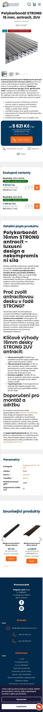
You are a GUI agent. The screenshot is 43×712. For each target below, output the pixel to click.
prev (2, 539)
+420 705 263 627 (24, 641)
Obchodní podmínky (21, 668)
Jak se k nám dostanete (21, 674)
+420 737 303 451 (24, 634)
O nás (21, 659)
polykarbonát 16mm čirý (12, 442)
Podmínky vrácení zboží (21, 671)
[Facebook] (21, 602)
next (40, 539)
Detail (11, 559)
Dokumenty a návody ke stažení (21, 684)
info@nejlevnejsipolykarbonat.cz (24, 628)
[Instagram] (21, 608)
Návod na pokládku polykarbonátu (21, 677)
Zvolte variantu (23, 140)
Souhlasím (21, 706)
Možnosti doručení (21, 134)
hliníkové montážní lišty (28, 413)
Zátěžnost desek (21, 681)
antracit (26, 474)
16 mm (25, 478)
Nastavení (21, 699)
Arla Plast (21, 25)
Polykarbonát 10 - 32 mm (31, 466)
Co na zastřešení (21, 665)
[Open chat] (39, 706)
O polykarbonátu (21, 662)
